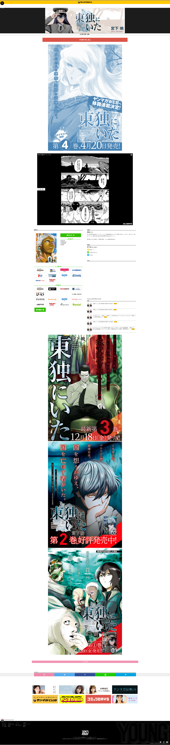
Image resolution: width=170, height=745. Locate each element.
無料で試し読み (86, 40)
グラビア (9, 722)
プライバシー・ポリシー (26, 724)
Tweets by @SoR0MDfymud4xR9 (94, 299)
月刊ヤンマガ (4, 724)
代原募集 (24, 722)
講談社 (24, 726)
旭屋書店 (62, 240)
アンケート (17, 722)
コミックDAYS (4, 726)
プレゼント (17, 724)
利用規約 (24, 725)
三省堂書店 (62, 243)
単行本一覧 (71, 235)
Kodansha (71, 738)
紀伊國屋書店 (62, 242)
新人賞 (9, 725)
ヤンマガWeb (84, 661)
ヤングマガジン (4, 722)
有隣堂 (61, 244)
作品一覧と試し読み (11, 724)
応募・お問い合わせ (19, 725)
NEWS (9, 726)
